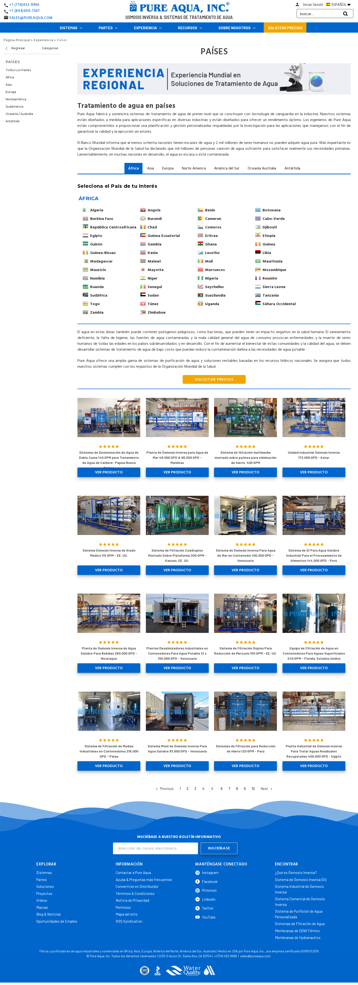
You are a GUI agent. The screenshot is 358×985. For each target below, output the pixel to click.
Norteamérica (16, 99)
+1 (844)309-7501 (24, 11)
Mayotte (156, 270)
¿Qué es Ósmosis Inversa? (296, 872)
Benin (210, 210)
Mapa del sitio (127, 914)
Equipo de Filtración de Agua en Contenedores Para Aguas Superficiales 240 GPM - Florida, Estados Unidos (314, 653)
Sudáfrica (98, 295)
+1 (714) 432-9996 (225, 956)
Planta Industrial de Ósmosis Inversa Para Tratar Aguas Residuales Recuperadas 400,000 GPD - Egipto (314, 751)
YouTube (209, 917)
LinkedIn (209, 899)
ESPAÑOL (339, 5)
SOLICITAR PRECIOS (214, 379)
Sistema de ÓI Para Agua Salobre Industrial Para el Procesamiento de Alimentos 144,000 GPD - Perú (314, 555)
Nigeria (211, 278)
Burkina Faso (101, 219)
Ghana (211, 244)
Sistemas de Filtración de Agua (300, 923)
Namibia (97, 278)
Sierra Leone (274, 287)
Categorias (50, 48)
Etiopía (269, 236)
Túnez (153, 304)
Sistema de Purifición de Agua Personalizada (298, 914)
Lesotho (212, 253)
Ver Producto (109, 472)
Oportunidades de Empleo (56, 921)
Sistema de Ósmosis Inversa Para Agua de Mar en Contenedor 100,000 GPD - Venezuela (245, 555)
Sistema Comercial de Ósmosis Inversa (300, 902)
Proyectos (44, 893)
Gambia (154, 244)
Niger (153, 278)
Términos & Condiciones (135, 893)
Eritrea (211, 236)
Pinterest (209, 890)
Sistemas (69, 28)
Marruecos (215, 270)
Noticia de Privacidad (132, 900)
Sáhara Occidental (279, 304)
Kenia (153, 253)
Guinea (269, 244)
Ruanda (97, 287)
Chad (152, 227)
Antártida (12, 121)
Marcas (42, 907)
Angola (154, 210)
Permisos (123, 907)
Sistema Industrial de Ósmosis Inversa (299, 889)
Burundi (155, 219)
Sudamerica (14, 106)
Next (265, 788)
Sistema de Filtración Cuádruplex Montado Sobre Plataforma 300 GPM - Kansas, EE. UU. (177, 555)
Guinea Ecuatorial (164, 236)
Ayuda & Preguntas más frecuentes (144, 879)
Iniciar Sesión (313, 5)
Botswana (272, 210)
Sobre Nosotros (234, 28)
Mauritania (273, 261)
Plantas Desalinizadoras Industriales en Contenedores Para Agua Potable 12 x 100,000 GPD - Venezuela (177, 653)
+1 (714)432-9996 (24, 5)
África (10, 77)
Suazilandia (215, 295)
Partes (106, 28)
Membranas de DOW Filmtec (297, 931)
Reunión (270, 278)
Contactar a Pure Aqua (133, 872)
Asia (9, 84)
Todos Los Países (18, 70)
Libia (267, 253)
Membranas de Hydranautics (297, 937)
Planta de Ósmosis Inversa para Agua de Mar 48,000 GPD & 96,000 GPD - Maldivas (177, 457)
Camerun (213, 219)
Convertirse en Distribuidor (137, 886)
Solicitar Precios (285, 28)
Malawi (154, 261)
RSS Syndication (129, 921)
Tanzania (271, 295)
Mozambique (274, 270)
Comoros (213, 227)
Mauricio (98, 270)
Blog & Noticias (48, 914)
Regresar (17, 48)
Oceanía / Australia (19, 114)
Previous (166, 788)
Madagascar (101, 261)
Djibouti (270, 227)
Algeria (96, 210)
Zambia (97, 312)
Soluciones (45, 886)
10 (253, 788)
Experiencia (146, 28)
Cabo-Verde (274, 219)
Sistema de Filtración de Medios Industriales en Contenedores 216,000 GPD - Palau (109, 751)
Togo (95, 304)
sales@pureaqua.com (255, 956)
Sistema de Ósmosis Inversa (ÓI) (300, 879)
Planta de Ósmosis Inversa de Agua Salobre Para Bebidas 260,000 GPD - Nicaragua (109, 653)
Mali (209, 261)
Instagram (210, 872)
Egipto (96, 236)
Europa (11, 92)
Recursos (188, 28)
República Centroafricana (113, 227)
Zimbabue (157, 312)
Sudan (153, 295)
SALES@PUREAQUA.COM (31, 18)
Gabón (96, 244)
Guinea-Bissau (102, 253)
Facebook (209, 881)
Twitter (208, 908)
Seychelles (214, 287)
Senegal (155, 287)
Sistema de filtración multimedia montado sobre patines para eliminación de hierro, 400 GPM (245, 457)
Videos (41, 900)
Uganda (212, 304)
